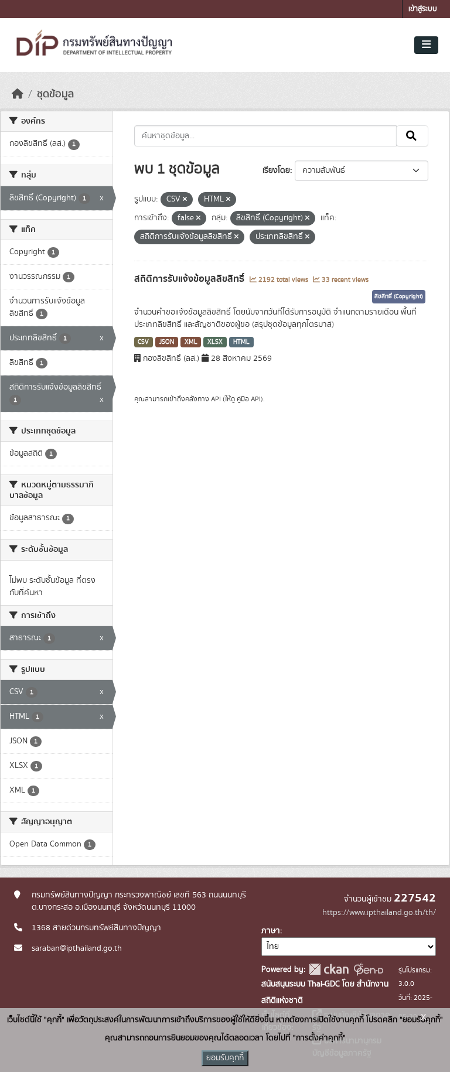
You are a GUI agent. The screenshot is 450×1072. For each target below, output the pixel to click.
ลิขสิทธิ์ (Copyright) (398, 296)
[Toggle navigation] (426, 45)
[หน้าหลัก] (17, 94)
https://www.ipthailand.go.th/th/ (379, 913)
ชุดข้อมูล (55, 94)
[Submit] (412, 135)
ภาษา (270, 931)
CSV (143, 342)
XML (191, 342)
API (216, 399)
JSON (166, 342)
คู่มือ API (249, 399)
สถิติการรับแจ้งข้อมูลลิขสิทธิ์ (190, 278)
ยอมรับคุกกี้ (225, 1058)
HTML (241, 342)
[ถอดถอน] (185, 199)
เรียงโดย (276, 170)
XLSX (215, 342)
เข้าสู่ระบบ (422, 9)
